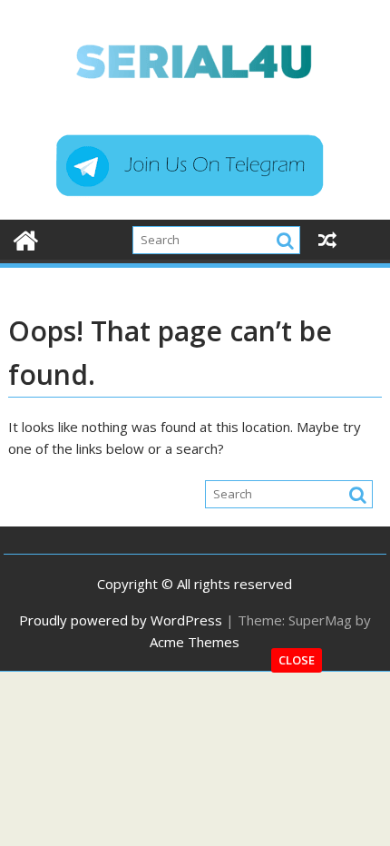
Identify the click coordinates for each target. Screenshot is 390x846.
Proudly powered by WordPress (120, 620)
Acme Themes (194, 642)
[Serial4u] (26, 238)
